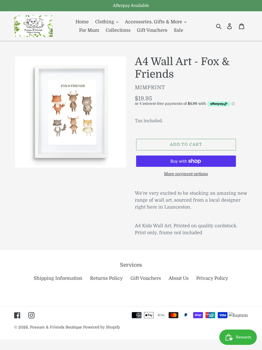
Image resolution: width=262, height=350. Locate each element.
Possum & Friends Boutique (56, 327)
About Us (179, 278)
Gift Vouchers (145, 278)
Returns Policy (106, 278)
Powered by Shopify (101, 327)
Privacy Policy (212, 278)
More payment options (186, 174)
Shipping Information (58, 278)
